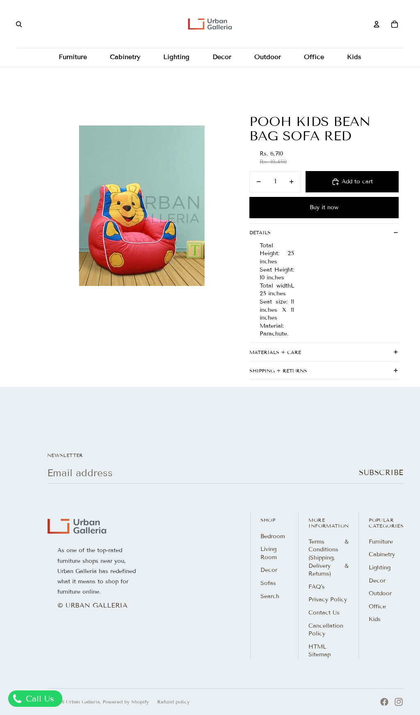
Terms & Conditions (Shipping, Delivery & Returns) (328, 557)
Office (377, 606)
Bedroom (272, 536)
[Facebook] (384, 702)
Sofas (268, 583)
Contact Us (324, 612)
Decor (268, 570)
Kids (375, 619)
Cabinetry (382, 554)
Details (260, 232)
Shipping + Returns (278, 371)
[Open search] (19, 24)
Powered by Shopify (126, 702)
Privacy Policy (327, 599)
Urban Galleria (83, 702)
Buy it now (324, 207)
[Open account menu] (377, 24)
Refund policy (173, 702)
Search (269, 596)
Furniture (381, 541)
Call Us (38, 699)
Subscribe (381, 472)
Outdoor (380, 593)
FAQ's (316, 586)
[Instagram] (399, 702)
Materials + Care (275, 352)
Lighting (379, 567)
